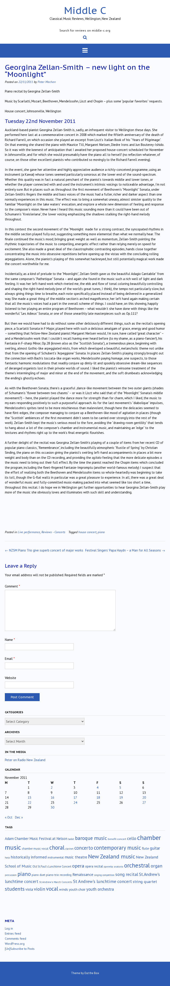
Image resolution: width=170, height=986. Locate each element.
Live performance (29, 532)
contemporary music (117, 847)
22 (29, 802)
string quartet (145, 881)
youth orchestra (100, 889)
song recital (126, 874)
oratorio (118, 866)
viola (29, 889)
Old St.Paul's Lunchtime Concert (52, 866)
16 (52, 797)
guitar (155, 848)
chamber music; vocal (35, 849)
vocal (52, 888)
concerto (83, 848)
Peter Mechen (47, 82)
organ (156, 866)
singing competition (104, 875)
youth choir (77, 889)
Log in (9, 928)
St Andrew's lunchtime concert (102, 881)
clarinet (69, 848)
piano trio (52, 875)
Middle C (85, 10)
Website (10, 678)
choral (56, 847)
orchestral (137, 865)
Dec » (19, 817)
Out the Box (91, 973)
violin (39, 889)
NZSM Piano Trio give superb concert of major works (44, 550)
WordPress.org (15, 944)
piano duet (38, 875)
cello (131, 838)
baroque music (91, 838)
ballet (71, 839)
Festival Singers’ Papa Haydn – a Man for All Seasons (125, 550)
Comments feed (15, 939)
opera (78, 866)
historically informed (29, 857)
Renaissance (82, 874)
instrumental (56, 857)
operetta (108, 866)
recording (65, 875)
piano (101, 532)
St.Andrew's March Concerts (55, 882)
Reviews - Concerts (53, 532)
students (15, 888)
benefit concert (117, 839)
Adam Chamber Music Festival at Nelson (36, 838)
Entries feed (13, 933)
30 (52, 807)
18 (98, 797)
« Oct (8, 817)
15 (29, 797)
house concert (87, 532)
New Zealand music (111, 856)
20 (144, 797)
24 (75, 802)
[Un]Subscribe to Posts (20, 949)
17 (75, 797)
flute (145, 848)
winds (63, 889)
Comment (12, 586)
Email (10, 659)
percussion (11, 875)
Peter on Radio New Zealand (25, 760)
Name (10, 640)
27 (144, 802)
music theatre (76, 857)
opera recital (94, 866)
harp (7, 857)
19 (121, 797)
